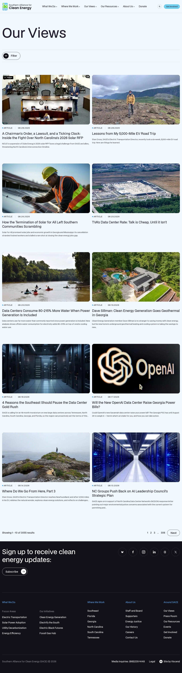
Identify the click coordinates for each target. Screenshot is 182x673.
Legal (152, 661)
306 (163, 532)
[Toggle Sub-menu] (56, 6)
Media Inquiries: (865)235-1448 (128, 661)
